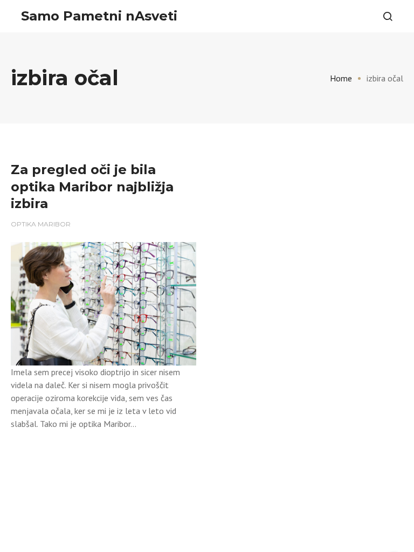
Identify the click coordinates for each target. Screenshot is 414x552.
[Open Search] (387, 16)
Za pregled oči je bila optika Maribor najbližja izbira (92, 186)
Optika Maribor (41, 224)
